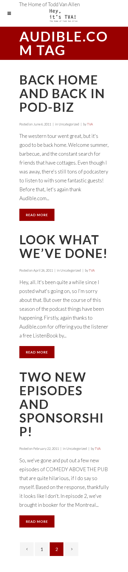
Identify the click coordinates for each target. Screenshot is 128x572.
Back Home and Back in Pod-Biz (62, 93)
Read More (37, 215)
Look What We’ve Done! (63, 246)
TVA (90, 124)
